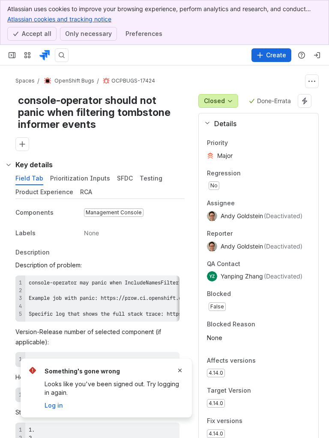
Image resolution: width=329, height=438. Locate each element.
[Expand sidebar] (12, 55)
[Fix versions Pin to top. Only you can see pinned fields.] (261, 420)
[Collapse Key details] (8, 165)
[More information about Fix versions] (251, 421)
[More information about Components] (62, 213)
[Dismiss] (180, 370)
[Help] (301, 55)
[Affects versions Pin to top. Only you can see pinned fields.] (274, 360)
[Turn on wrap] (154, 285)
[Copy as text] (169, 285)
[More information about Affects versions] (264, 361)
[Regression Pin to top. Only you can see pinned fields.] (247, 173)
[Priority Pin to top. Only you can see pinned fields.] (246, 142)
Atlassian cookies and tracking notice (59, 19)
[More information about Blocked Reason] (263, 324)
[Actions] (312, 81)
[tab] (29, 178)
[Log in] (317, 55)
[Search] (62, 55)
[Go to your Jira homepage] (44, 55)
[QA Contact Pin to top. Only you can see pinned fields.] (259, 263)
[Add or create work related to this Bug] (22, 144)
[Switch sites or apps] (27, 55)
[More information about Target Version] (259, 391)
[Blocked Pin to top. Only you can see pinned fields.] (249, 294)
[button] (255, 124)
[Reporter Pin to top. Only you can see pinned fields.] (239, 233)
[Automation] (304, 101)
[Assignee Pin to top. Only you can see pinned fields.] (241, 203)
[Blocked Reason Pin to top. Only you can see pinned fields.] (274, 324)
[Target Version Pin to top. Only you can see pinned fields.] (269, 391)
